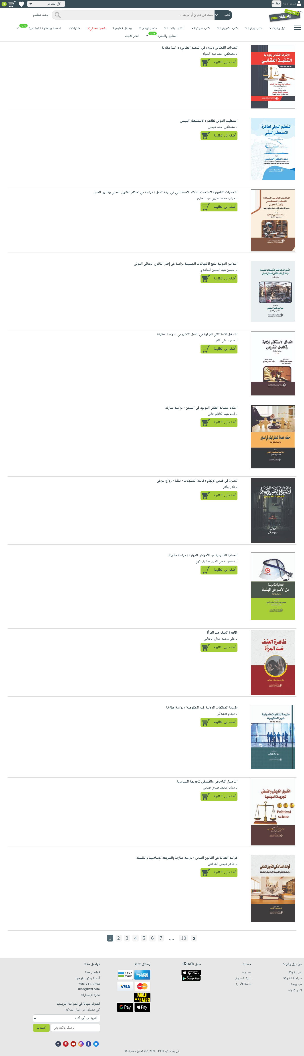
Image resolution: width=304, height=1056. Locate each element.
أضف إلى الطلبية (225, 62)
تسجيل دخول (289, 4)
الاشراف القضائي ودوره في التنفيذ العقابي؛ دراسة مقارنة (199, 48)
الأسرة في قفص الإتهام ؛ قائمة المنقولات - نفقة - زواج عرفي (197, 481)
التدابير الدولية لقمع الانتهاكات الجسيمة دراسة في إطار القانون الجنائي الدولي (185, 264)
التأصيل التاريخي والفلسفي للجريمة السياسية (207, 782)
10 (183, 938)
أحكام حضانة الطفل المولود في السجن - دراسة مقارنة (201, 408)
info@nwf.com (89, 989)
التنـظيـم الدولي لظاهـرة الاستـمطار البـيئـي (208, 121)
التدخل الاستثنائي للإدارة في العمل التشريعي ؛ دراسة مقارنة (197, 334)
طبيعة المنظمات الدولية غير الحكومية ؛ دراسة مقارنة (201, 708)
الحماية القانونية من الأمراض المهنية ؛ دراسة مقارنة (202, 555)
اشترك (41, 1028)
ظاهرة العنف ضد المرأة (222, 633)
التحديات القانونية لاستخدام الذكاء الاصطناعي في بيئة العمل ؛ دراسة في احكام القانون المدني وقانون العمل (165, 192)
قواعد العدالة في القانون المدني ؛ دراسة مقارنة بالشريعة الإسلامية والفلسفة (186, 858)
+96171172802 (89, 984)
